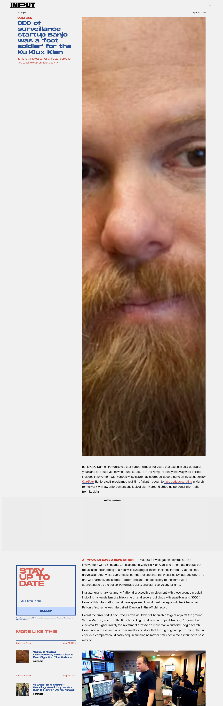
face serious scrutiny (178, 481)
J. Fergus (21, 12)
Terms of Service (63, 618)
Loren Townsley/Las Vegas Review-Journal (204, 440)
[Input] (22, 5)
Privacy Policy (22, 620)
